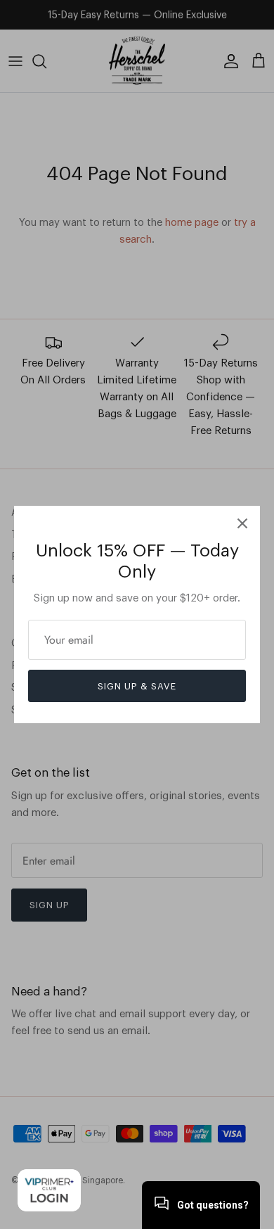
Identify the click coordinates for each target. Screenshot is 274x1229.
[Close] (242, 523)
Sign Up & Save (137, 686)
